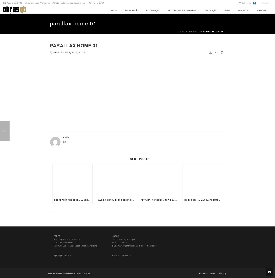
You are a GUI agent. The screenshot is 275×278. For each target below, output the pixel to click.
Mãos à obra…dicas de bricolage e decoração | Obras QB (117, 199)
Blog (227, 10)
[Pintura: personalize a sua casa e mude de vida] (159, 180)
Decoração (210, 10)
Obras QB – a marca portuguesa (203, 199)
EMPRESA (261, 10)
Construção (153, 10)
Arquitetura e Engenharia (182, 10)
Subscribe (246, 2)
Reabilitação (131, 10)
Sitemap (222, 273)
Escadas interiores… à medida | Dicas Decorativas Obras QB (73, 199)
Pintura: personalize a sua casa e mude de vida (160, 199)
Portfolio (243, 10)
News (212, 273)
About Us (203, 273)
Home (181, 31)
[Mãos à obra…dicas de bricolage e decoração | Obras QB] (116, 180)
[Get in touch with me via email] (64, 142)
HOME (114, 10)
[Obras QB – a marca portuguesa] (203, 180)
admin (56, 52)
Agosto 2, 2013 (76, 52)
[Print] (210, 52)
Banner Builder (194, 31)
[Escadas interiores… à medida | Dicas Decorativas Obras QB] (72, 180)
